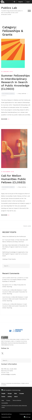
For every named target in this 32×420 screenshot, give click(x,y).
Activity (10, 396)
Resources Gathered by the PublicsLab (14, 236)
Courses (21, 393)
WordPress (9, 414)
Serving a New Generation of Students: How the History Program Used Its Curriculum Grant (15, 246)
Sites (15, 393)
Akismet (28, 414)
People (3, 393)
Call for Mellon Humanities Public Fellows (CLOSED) (13, 179)
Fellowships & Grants (8, 93)
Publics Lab (9, 7)
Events (3, 396)
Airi (26, 383)
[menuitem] (2, 2)
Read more (5, 119)
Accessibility (5, 403)
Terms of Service (17, 400)
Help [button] (14, 2)
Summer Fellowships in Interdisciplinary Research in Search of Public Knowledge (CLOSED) (15, 82)
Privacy (8, 400)
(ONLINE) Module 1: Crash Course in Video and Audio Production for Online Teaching (14, 291)
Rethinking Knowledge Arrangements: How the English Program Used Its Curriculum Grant (15, 253)
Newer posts (27, 226)
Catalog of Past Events (9, 259)
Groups (10, 393)
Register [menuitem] (20, 2)
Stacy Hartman (22, 93)
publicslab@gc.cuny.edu (8, 374)
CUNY (9, 417)
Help (3, 400)
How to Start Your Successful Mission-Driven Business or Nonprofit (15, 279)
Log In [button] (28, 2)
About (16, 396)
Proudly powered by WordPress (10, 383)
